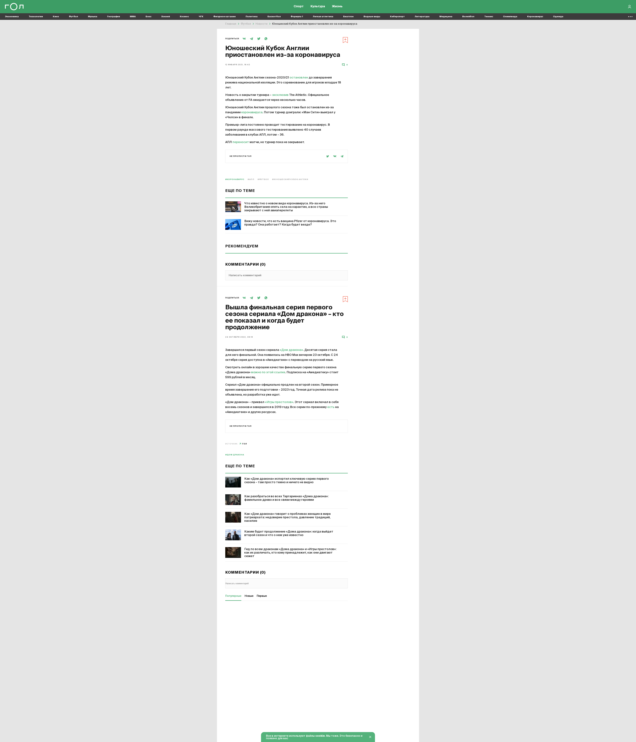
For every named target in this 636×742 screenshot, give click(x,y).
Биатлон (348, 17)
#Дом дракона (234, 455)
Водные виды (372, 17)
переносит (241, 142)
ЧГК (201, 17)
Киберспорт (397, 17)
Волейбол (468, 17)
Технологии (36, 17)
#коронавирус (234, 179)
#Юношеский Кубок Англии (290, 179)
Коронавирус (535, 17)
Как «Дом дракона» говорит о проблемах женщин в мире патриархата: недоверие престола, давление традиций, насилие (287, 517)
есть (330, 407)
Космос (184, 17)
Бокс (148, 17)
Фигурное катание (224, 17)
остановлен (299, 77)
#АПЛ (251, 179)
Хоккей (165, 17)
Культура (318, 6)
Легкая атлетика (323, 17)
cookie (320, 736)
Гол (244, 444)
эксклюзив (280, 95)
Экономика (12, 17)
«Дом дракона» (291, 350)
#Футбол (263, 179)
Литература (422, 17)
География (113, 17)
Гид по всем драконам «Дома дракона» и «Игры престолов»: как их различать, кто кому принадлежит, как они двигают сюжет (290, 553)
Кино (56, 17)
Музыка (92, 17)
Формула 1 (297, 17)
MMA (133, 17)
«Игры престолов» (279, 402)
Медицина (445, 17)
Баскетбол (274, 17)
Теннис (488, 17)
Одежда (558, 17)
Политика (252, 17)
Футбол (73, 17)
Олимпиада (510, 17)
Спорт (299, 6)
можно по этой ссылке (268, 372)
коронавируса (252, 112)
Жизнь (337, 6)
